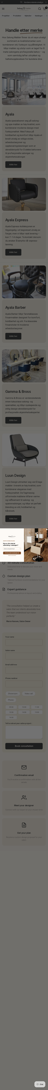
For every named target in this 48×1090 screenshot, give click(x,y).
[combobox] (11, 548)
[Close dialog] (46, 529)
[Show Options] (20, 548)
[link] (12, 537)
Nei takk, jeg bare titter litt (12, 555)
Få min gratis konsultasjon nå (12, 552)
